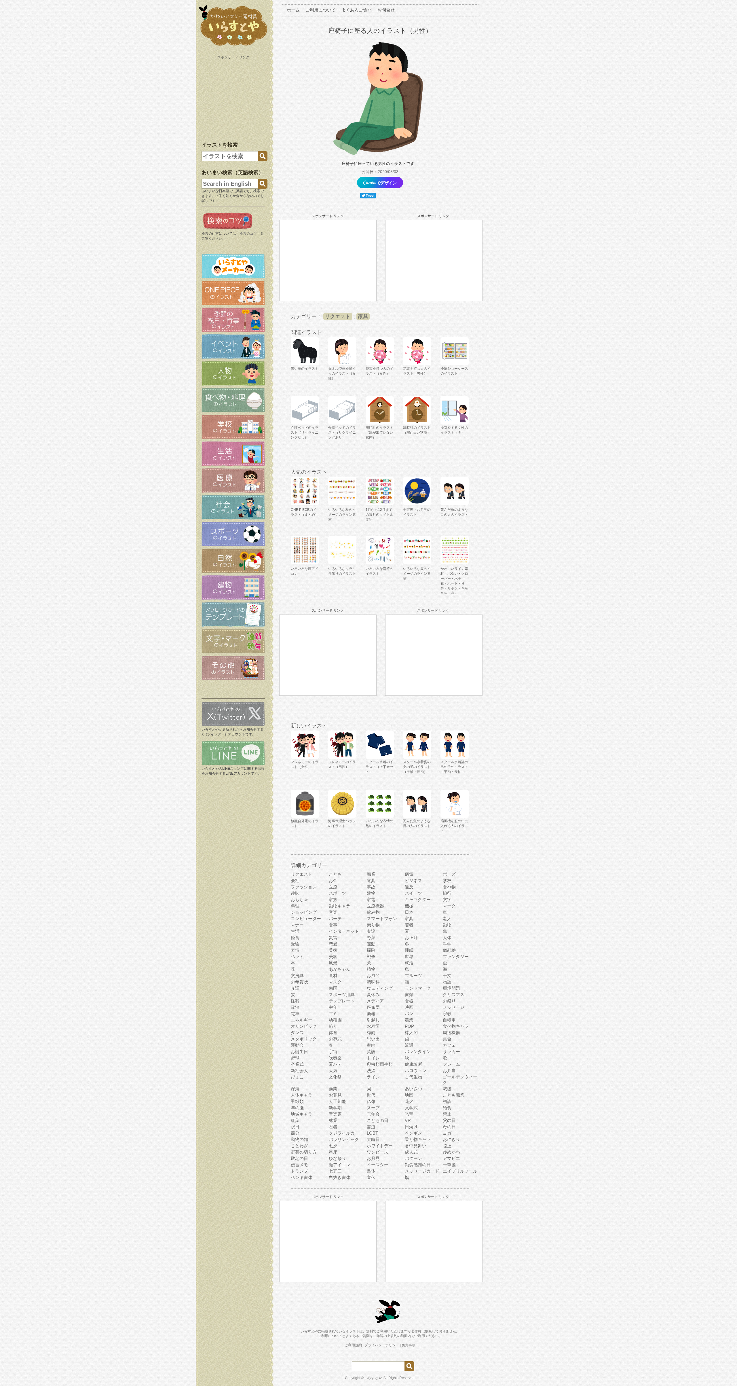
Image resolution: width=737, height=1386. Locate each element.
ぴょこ (297, 1076)
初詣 (447, 1101)
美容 (333, 956)
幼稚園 (335, 1019)
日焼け (411, 1126)
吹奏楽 (335, 1057)
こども (335, 874)
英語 (371, 1051)
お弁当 (449, 1070)
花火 (409, 1101)
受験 (295, 943)
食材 (333, 975)
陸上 (447, 1145)
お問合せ (386, 9)
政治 (295, 1007)
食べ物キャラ (456, 1026)
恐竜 (409, 1114)
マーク (449, 905)
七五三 (335, 1171)
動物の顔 (299, 1139)
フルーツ (413, 975)
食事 (333, 924)
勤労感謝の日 (418, 1164)
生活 (295, 931)
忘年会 (373, 1114)
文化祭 (335, 1076)
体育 (333, 1032)
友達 (371, 931)
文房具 (297, 975)
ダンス (297, 1032)
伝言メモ (299, 1164)
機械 (409, 905)
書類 (409, 994)
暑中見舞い (415, 1145)
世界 (409, 956)
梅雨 (371, 1032)
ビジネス (413, 880)
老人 (447, 918)
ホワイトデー (380, 1145)
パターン (413, 1158)
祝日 (295, 1126)
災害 (333, 937)
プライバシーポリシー (381, 1345)
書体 (371, 1171)
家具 (363, 316)
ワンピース (377, 1152)
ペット (297, 956)
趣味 (295, 893)
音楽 (333, 912)
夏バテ (335, 1064)
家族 (333, 899)
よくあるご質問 (356, 9)
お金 (333, 880)
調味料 (373, 981)
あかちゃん (339, 969)
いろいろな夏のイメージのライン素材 (417, 574)
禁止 (447, 1114)
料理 (295, 905)
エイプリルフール (460, 1171)
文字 (447, 899)
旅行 (447, 893)
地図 (409, 1095)
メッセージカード (422, 1171)
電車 (295, 1013)
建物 (371, 893)
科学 (447, 943)
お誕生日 (299, 1051)
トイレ (373, 1057)
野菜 (371, 937)
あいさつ (413, 1088)
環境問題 (451, 988)
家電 (371, 899)
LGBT (372, 1133)
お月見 (373, 1158)
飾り (333, 1026)
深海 (295, 1088)
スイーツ (413, 893)
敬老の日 (299, 1158)
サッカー (451, 1051)
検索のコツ (248, 234)
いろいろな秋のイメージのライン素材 (342, 515)
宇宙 (333, 1051)
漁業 (333, 1088)
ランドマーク (418, 988)
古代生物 (413, 1076)
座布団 (373, 1007)
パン (409, 1013)
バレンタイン (418, 1051)
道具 (371, 880)
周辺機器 (451, 1032)
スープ (373, 1107)
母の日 (449, 1126)
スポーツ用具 (342, 994)
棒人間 (411, 1032)
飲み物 (373, 912)
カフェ (449, 1045)
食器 (409, 1000)
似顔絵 (449, 950)
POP (409, 1026)
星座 (333, 1152)
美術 (333, 950)
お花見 (335, 1095)
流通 (409, 1045)
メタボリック (304, 1038)
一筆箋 (449, 1164)
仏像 (371, 1101)
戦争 (371, 956)
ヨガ (447, 1133)
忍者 (333, 1126)
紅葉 (295, 1120)
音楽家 (335, 1114)
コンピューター (306, 918)
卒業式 (297, 1064)
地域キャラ (301, 1114)
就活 (409, 962)
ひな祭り (337, 1158)
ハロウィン (415, 1070)
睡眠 (409, 950)
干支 (447, 975)
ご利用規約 (353, 1345)
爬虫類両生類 (380, 1064)
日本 (409, 912)
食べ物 (449, 886)
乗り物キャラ (418, 1139)
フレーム (451, 1064)
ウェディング (380, 988)
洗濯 (371, 1070)
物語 (447, 981)
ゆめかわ (451, 1152)
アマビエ (451, 1158)
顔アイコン (339, 1164)
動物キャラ (339, 905)
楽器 (371, 1013)
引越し (373, 1019)
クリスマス (453, 994)
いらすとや (373, 1378)
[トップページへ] (233, 46)
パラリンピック (344, 1139)
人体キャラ (301, 1095)
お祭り (449, 1000)
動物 (447, 924)
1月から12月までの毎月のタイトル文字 (379, 515)
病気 (409, 874)
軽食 (295, 937)
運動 (371, 943)
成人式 (411, 1152)
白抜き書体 (339, 1177)
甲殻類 (297, 1101)
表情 (295, 950)
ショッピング (304, 912)
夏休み (373, 994)
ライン (373, 1076)
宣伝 (371, 1177)
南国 (333, 988)
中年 (333, 1007)
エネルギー (301, 1019)
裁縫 (447, 1088)
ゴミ (333, 1013)
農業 (409, 1019)
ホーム (293, 9)
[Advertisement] (234, 97)
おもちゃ (299, 899)
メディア (375, 1000)
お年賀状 (299, 981)
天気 (333, 1070)
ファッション (304, 886)
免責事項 (408, 1345)
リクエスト (338, 316)
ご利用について (320, 9)
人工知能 (337, 1101)
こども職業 (453, 1095)
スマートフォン (382, 918)
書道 (371, 1126)
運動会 (297, 1045)
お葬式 (335, 1038)
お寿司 (373, 1026)
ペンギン (413, 1133)
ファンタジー (456, 956)
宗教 (447, 1013)
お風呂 (373, 975)
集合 (447, 1038)
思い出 (373, 1038)
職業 (371, 874)
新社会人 (299, 1070)
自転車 (449, 1019)
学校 (447, 880)
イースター (377, 1164)
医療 (333, 886)
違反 (409, 886)
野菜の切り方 (304, 1152)
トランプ (299, 1171)
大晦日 (373, 1139)
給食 (447, 1107)
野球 (295, 1057)
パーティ (337, 918)
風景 (333, 962)
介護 (295, 988)
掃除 (371, 950)
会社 (295, 880)
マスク (335, 981)
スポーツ (337, 893)
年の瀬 (297, 1107)
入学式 (411, 1107)
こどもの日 (377, 1120)
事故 (371, 886)
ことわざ (299, 1145)
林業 (333, 1120)
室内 (371, 1045)
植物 (371, 969)
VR (408, 1120)
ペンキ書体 (301, 1177)
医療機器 (375, 905)
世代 (371, 1095)
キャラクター (418, 899)
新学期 (335, 1107)
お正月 (411, 937)
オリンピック (304, 1026)
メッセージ (453, 1007)
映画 (409, 1007)
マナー (297, 924)
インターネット (344, 931)
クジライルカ (342, 1133)
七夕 (333, 1145)
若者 (409, 924)
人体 (447, 937)
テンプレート (342, 1000)
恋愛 (333, 943)
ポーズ (449, 874)
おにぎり (451, 1139)
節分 (295, 1133)
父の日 (449, 1120)
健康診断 (413, 1064)
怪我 (295, 1000)
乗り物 (373, 924)
